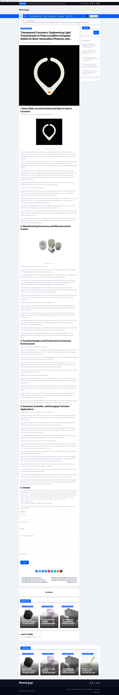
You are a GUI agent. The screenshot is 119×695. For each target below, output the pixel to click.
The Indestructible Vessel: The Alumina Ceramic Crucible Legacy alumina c (90, 72)
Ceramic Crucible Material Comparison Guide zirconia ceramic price (48, 623)
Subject (22, 529)
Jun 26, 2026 (70, 625)
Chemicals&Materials (35, 16)
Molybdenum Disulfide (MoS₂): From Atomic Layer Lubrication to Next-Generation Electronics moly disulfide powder (64, 580)
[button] (99, 16)
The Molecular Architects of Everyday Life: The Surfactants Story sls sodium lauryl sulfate (90, 65)
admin (50, 592)
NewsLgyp (24, 9)
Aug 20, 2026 (30, 625)
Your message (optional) (27, 535)
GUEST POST (69, 16)
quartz (50, 42)
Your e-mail (23, 522)
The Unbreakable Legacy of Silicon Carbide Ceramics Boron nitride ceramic (68, 623)
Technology (60, 16)
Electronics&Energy (49, 16)
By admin (22, 42)
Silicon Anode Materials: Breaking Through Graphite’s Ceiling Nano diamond (29, 623)
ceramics (39, 42)
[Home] (21, 16)
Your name (23, 515)
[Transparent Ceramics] (49, 132)
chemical (45, 42)
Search (85, 28)
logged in (29, 637)
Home (25, 16)
